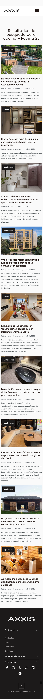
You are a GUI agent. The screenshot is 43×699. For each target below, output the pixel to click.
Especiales (8, 550)
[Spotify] (21, 675)
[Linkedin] (35, 669)
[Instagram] (15, 669)
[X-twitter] (21, 669)
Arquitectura (9, 49)
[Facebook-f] (8, 669)
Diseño (6, 110)
